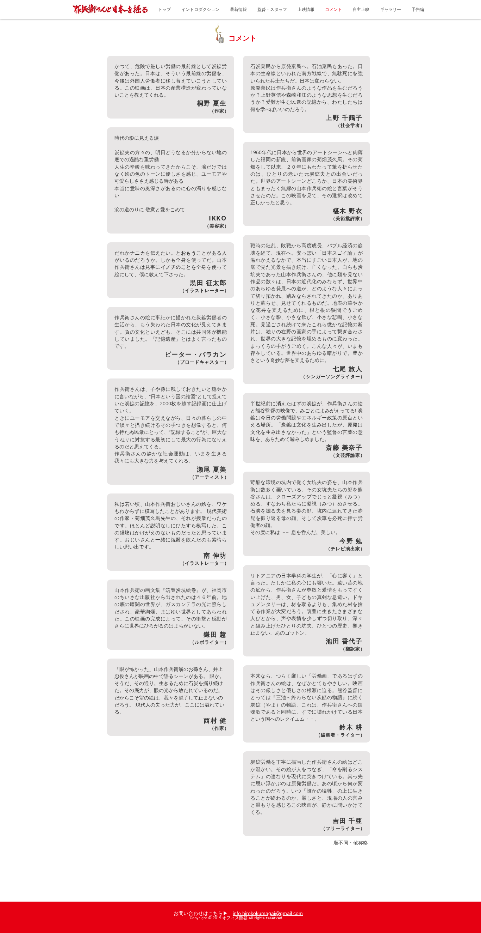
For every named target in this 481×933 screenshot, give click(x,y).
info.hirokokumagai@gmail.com (268, 913)
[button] (306, 9)
